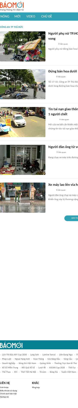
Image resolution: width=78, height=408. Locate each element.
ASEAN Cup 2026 (57, 368)
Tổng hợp (36, 388)
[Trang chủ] (12, 6)
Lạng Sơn (34, 355)
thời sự (72, 368)
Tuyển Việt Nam (68, 372)
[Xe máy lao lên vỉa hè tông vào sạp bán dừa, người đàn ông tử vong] (22, 198)
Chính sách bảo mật (8, 394)
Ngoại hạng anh (22, 359)
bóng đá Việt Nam (27, 363)
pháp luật (6, 359)
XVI (15, 372)
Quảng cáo (4, 397)
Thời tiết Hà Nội (28, 372)
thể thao (6, 372)
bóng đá (54, 372)
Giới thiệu (4, 388)
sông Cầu (68, 359)
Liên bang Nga (66, 355)
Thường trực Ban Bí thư (65, 363)
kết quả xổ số (28, 368)
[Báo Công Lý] (51, 153)
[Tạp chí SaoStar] (52, 44)
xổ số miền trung (10, 368)
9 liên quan (63, 44)
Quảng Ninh (45, 363)
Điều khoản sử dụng (8, 391)
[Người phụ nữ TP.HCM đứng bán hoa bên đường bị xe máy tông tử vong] (22, 46)
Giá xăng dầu (54, 359)
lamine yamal (48, 355)
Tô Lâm (43, 372)
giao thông (38, 359)
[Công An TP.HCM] (51, 77)
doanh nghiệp (8, 363)
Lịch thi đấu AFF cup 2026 (14, 355)
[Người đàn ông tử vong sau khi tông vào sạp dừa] (22, 160)
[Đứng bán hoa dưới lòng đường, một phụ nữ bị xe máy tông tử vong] (22, 84)
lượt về (42, 368)
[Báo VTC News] (52, 120)
